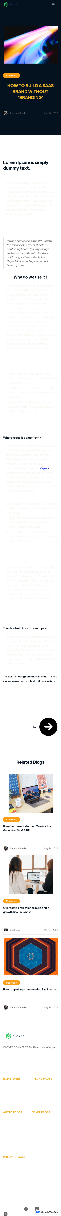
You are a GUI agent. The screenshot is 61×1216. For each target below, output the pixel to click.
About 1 (7, 1122)
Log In (35, 1132)
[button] (53, 4)
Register (36, 1138)
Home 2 (7, 1093)
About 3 (7, 1132)
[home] (11, 4)
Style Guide (9, 1166)
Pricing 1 (36, 1088)
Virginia (44, 468)
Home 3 (7, 1099)
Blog (34, 1122)
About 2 (7, 1127)
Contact (36, 1127)
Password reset (40, 1143)
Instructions (9, 1171)
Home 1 (7, 1088)
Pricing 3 (36, 1099)
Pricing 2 (36, 1093)
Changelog (9, 1177)
